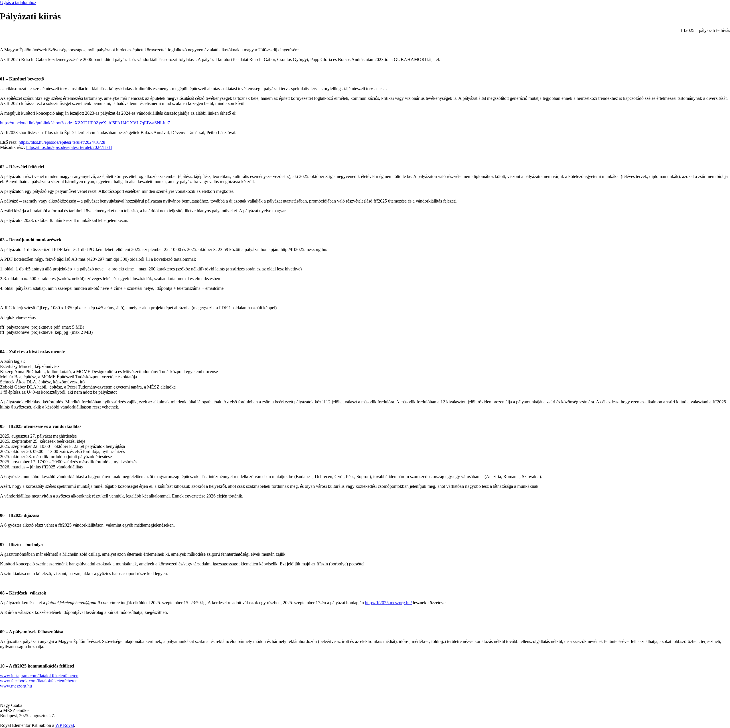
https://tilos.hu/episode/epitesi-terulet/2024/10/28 (62, 142)
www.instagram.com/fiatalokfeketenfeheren (39, 675)
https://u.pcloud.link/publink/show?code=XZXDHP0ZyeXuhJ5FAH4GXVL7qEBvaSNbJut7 (85, 122)
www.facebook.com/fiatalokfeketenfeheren (39, 680)
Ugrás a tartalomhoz (18, 2)
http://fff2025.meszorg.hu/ (388, 602)
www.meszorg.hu (16, 685)
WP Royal (64, 725)
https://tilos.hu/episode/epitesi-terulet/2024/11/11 (69, 147)
